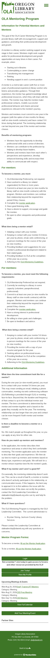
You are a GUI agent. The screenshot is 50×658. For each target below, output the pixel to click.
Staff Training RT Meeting (28, 587)
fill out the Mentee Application (28, 549)
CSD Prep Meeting (24, 592)
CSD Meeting (22, 598)
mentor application (27, 203)
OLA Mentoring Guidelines (32, 262)
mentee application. (27, 309)
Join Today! (25, 570)
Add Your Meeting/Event (25, 613)
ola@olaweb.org (36, 640)
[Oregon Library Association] (18, 13)
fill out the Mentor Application (32, 543)
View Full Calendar (25, 605)
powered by (18, 655)
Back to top (24, 648)
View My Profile (25, 575)
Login (25, 558)
